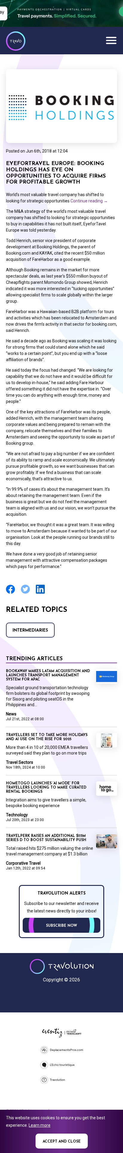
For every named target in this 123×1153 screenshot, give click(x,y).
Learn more (39, 1125)
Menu (111, 40)
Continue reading (89, 200)
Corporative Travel (23, 863)
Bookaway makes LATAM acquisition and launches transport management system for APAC (48, 675)
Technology (17, 815)
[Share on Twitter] (25, 593)
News (11, 714)
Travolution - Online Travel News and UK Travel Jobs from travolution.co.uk (62, 966)
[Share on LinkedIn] (40, 593)
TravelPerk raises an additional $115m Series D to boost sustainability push (46, 838)
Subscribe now (61, 926)
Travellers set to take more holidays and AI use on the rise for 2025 (46, 737)
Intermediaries (30, 630)
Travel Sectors (19, 762)
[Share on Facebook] (10, 593)
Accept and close (62, 1141)
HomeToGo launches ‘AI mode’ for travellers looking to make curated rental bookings (46, 788)
